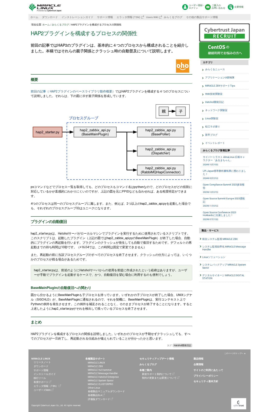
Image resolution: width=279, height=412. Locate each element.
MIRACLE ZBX (95, 366)
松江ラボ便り (212, 126)
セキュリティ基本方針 (206, 381)
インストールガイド (45, 374)
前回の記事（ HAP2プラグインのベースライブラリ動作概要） (73, 91)
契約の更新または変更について (159, 377)
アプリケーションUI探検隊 (219, 77)
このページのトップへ (233, 353)
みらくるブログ (173, 17)
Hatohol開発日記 (182, 345)
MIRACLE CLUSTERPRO (100, 384)
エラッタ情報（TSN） (46, 386)
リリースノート (42, 362)
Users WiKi (152, 17)
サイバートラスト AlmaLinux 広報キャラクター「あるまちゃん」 (224, 161)
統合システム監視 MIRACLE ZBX (220, 239)
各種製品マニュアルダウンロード (106, 391)
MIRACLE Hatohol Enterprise (103, 376)
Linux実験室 (211, 118)
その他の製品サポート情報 (202, 17)
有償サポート (41, 382)
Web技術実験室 (213, 93)
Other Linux (94, 387)
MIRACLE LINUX (96, 362)
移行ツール (40, 378)
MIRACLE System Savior (100, 380)
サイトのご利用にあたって (208, 370)
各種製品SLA (95, 395)
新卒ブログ (211, 134)
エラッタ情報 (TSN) (128, 17)
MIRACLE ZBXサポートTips (220, 85)
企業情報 (239, 7)
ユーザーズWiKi (42, 390)
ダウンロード (50, 17)
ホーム (34, 17)
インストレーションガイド (77, 17)
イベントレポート (215, 143)
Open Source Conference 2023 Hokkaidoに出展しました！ (219, 216)
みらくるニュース (215, 69)
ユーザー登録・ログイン (197, 6)
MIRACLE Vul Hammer (100, 369)
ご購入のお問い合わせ (218, 6)
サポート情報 (105, 17)
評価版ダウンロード (99, 399)
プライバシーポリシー (206, 375)
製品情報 (198, 358)
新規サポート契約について (157, 374)
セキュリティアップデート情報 (157, 358)
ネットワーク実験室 (216, 110)
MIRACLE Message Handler (103, 373)
